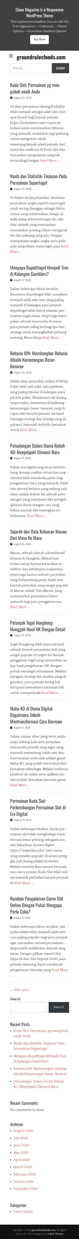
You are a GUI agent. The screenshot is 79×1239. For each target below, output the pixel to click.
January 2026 (23, 1181)
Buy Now (39, 39)
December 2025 (25, 1189)
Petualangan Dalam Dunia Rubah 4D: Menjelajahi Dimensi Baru (37, 448)
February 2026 (24, 1174)
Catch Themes (55, 1234)
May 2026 (20, 1153)
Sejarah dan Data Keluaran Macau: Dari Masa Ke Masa (38, 534)
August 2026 (23, 1131)
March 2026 (22, 1167)
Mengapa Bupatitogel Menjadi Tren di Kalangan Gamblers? (39, 270)
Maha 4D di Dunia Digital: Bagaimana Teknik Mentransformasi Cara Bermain (36, 715)
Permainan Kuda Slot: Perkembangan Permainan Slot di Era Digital (38, 807)
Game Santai (22, 1211)
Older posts (19, 990)
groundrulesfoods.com (41, 57)
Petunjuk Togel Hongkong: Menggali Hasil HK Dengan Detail (37, 625)
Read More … (49, 160)
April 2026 (21, 1160)
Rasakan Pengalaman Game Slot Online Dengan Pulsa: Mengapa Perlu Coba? (36, 905)
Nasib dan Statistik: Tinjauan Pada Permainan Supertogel (38, 179)
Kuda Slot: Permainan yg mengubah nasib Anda (35, 88)
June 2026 (21, 1145)
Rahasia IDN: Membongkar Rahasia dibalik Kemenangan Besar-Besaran (39, 360)
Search (15, 999)
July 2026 (20, 1138)
